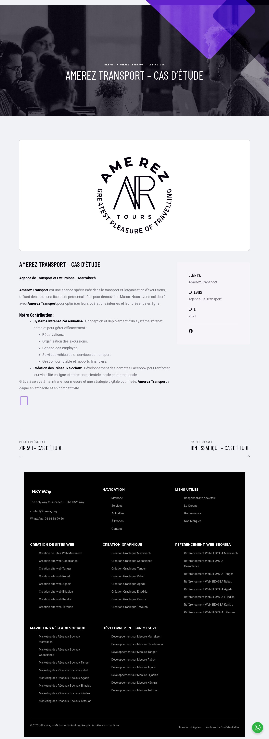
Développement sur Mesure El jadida (134, 675)
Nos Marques (192, 521)
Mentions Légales (190, 727)
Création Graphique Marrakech (131, 553)
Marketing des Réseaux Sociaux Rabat (63, 670)
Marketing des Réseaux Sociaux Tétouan (65, 701)
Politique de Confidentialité (222, 727)
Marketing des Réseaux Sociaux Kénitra (64, 693)
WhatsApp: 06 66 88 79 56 (47, 518)
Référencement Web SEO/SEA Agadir (208, 589)
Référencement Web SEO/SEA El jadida (209, 597)
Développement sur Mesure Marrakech (136, 636)
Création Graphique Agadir (128, 584)
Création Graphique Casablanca (131, 561)
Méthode (117, 498)
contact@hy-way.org (43, 511)
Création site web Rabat (54, 576)
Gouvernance (192, 513)
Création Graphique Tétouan (129, 607)
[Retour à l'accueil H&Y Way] (62, 492)
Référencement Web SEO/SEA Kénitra (208, 604)
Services (116, 505)
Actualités (117, 513)
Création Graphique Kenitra (128, 599)
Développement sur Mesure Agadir (133, 667)
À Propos (117, 521)
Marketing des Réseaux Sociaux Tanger (64, 662)
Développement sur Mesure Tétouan (134, 690)
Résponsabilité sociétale (200, 498)
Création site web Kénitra (55, 599)
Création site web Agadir (55, 584)
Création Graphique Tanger (128, 568)
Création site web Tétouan (56, 607)
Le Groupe (191, 505)
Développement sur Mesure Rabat (133, 659)
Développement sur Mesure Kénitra (134, 682)
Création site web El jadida (56, 591)
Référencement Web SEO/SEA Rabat (208, 581)
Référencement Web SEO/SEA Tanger (208, 574)
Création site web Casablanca (58, 561)
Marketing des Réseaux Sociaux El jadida (65, 685)
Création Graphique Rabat (128, 576)
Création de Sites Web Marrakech (60, 553)
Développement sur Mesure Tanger (134, 652)
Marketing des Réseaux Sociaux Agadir (64, 678)
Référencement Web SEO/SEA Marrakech (211, 553)
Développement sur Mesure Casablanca (137, 644)
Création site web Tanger (55, 568)
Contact (116, 529)
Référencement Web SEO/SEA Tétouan (209, 612)
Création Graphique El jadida (129, 591)
